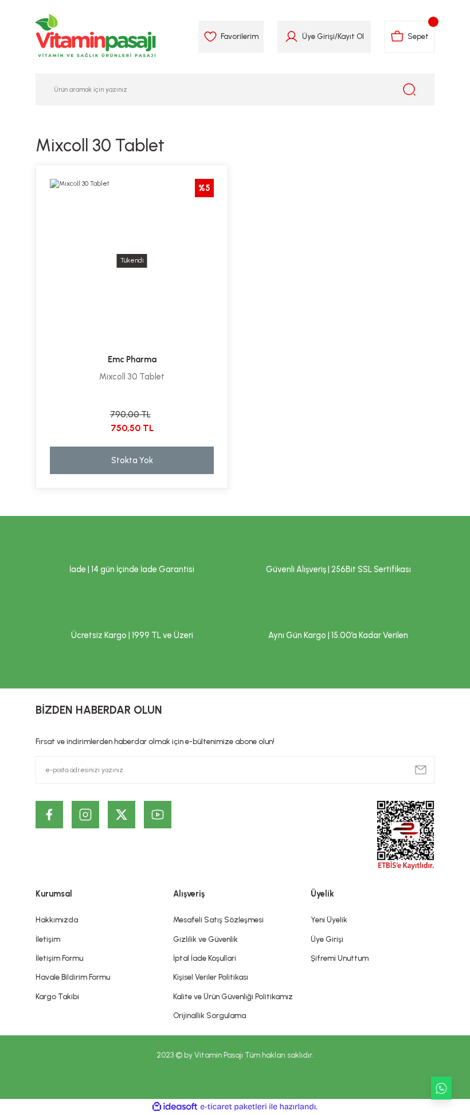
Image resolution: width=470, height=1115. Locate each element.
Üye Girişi (318, 36)
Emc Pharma (132, 359)
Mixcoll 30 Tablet (131, 376)
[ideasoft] (175, 1107)
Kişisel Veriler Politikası (210, 976)
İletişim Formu (59, 958)
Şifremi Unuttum (340, 958)
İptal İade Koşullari (204, 958)
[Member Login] (291, 37)
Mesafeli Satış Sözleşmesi (218, 919)
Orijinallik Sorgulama (209, 1015)
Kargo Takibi (57, 996)
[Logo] (96, 37)
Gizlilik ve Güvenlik (205, 939)
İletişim (48, 939)
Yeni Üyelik (329, 919)
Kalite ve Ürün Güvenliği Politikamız (233, 996)
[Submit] (421, 770)
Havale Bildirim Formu (73, 976)
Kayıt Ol (351, 36)
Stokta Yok (132, 460)
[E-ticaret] (233, 1107)
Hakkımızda (57, 919)
